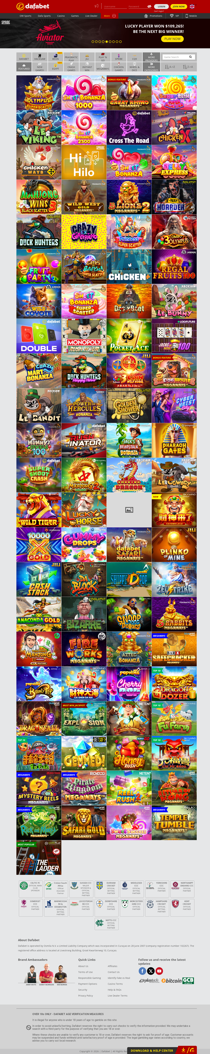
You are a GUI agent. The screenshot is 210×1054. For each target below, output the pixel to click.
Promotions (155, 15)
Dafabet (24, 58)
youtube (159, 971)
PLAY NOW (172, 43)
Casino (61, 15)
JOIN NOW (179, 6)
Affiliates (112, 966)
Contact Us (114, 972)
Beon (57, 56)
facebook (142, 971)
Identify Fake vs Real (119, 977)
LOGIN (161, 6)
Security (82, 989)
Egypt (57, 66)
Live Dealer (91, 15)
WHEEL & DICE (134, 68)
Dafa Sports (44, 15)
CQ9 (134, 58)
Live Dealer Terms (117, 995)
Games (75, 15)
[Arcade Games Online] (32, 6)
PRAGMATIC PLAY (71, 59)
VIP (177, 15)
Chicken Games (119, 68)
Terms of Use (85, 972)
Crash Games (71, 68)
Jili (87, 58)
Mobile (193, 15)
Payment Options (87, 983)
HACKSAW (39, 58)
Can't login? (159, 11)
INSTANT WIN (87, 68)
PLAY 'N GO (103, 59)
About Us (83, 966)
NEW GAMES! (39, 68)
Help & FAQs (114, 989)
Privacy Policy (85, 995)
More (107, 15)
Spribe (119, 58)
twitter (151, 971)
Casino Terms (115, 983)
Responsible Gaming (89, 977)
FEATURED (24, 68)
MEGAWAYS (103, 68)
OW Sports (25, 15)
